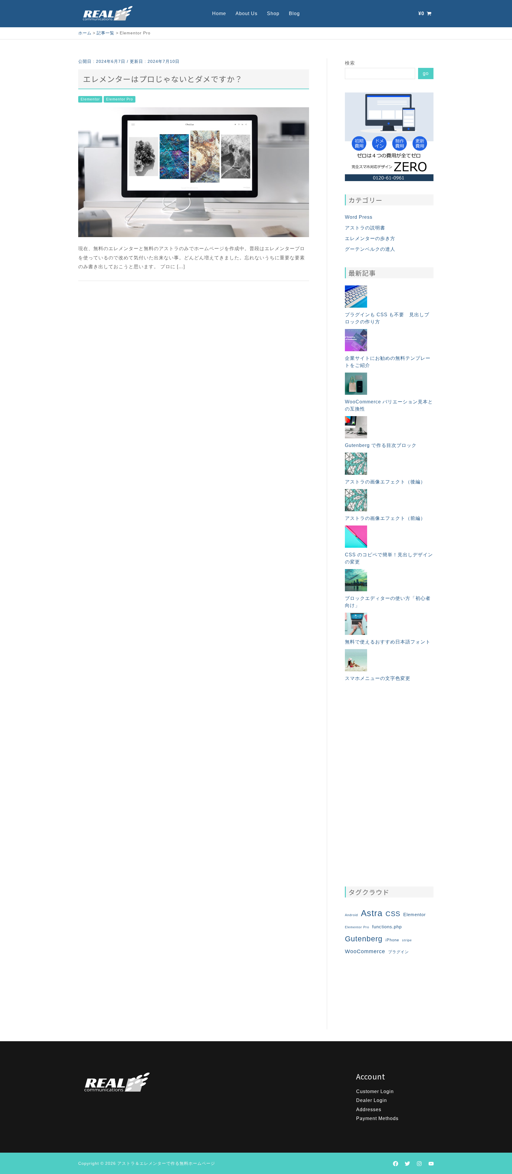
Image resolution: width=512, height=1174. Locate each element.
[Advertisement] (389, 784)
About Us (246, 13)
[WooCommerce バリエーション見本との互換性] (356, 384)
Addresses (368, 1109)
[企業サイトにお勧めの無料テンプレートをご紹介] (356, 340)
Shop (273, 13)
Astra (372, 913)
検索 (350, 63)
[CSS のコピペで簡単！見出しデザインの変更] (356, 536)
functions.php (387, 926)
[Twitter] (407, 1163)
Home (219, 13)
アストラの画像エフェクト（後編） (385, 481)
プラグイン (398, 952)
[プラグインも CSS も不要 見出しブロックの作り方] (356, 296)
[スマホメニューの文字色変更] (356, 660)
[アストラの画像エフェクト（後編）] (356, 464)
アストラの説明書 (365, 227)
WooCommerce (365, 951)
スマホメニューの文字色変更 (377, 678)
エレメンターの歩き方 (370, 238)
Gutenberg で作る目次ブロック (381, 445)
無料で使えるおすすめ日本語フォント (388, 641)
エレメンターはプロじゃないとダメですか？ (163, 78)
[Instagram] (419, 1163)
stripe (407, 940)
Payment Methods (377, 1118)
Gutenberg (364, 939)
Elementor (90, 99)
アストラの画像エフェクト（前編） (385, 518)
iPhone (392, 940)
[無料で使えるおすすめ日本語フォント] (356, 624)
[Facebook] (395, 1163)
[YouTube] (431, 1163)
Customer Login (375, 1091)
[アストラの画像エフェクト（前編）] (356, 500)
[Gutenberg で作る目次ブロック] (356, 427)
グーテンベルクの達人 (370, 249)
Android (351, 915)
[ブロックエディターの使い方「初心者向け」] (356, 580)
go (426, 73)
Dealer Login (371, 1100)
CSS (392, 914)
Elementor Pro (119, 99)
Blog (294, 13)
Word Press (358, 217)
